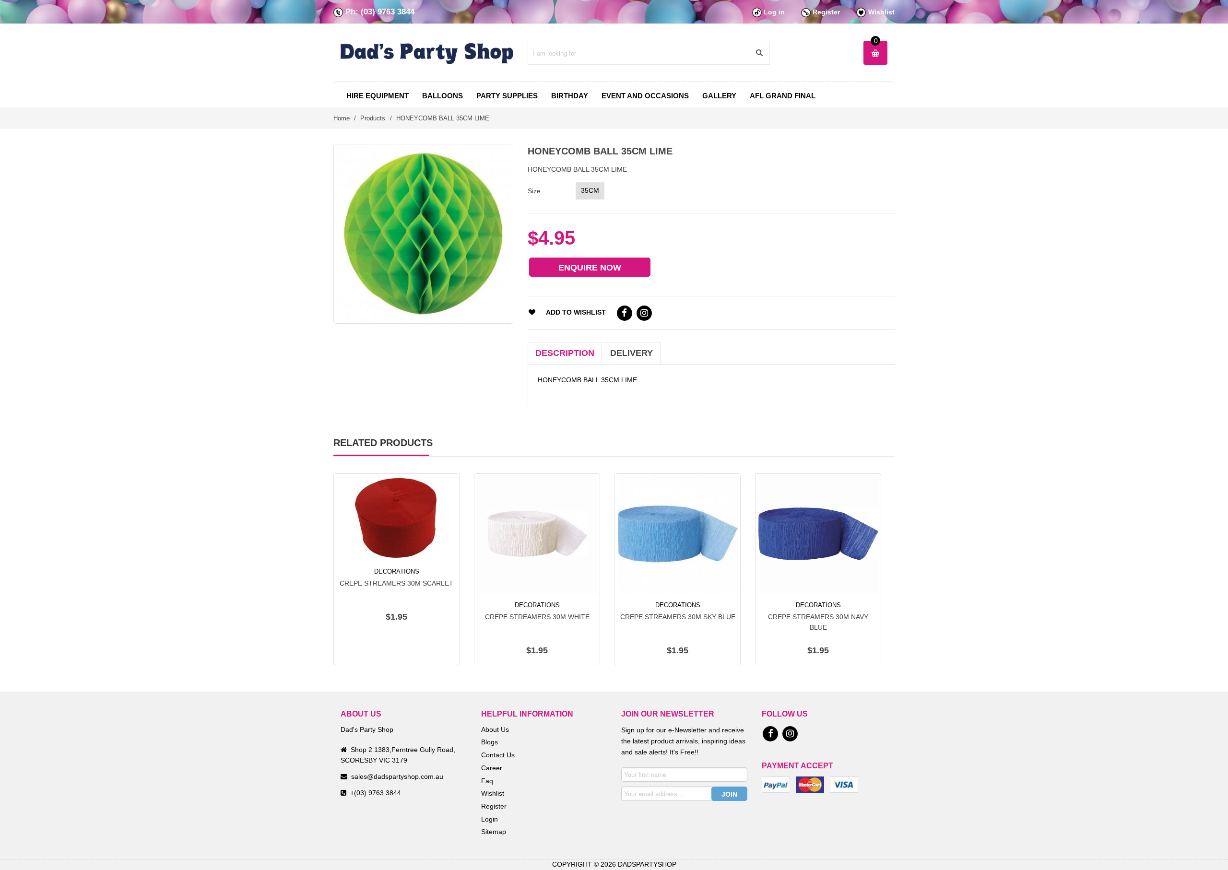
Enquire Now (589, 267)
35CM (590, 190)
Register (826, 12)
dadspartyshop (647, 864)
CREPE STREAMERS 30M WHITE (537, 617)
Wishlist (881, 12)
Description (564, 353)
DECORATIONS (396, 571)
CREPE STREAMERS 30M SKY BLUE (677, 617)
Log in (774, 12)
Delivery (631, 353)
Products (372, 118)
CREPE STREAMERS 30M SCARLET (396, 583)
